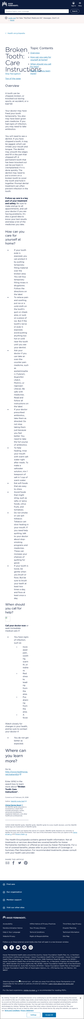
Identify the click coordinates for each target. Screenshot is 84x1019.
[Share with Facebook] (13, 863)
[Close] (80, 998)
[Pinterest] (24, 947)
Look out (12, 18)
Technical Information (71, 932)
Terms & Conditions (37, 932)
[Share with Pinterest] (26, 863)
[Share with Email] (7, 863)
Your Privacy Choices (38, 928)
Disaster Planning (69, 928)
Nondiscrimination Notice (12, 928)
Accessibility (7, 924)
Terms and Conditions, (12, 1010)
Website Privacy (9, 936)
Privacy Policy (20, 834)
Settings (33, 1015)
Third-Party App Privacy (72, 924)
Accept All (49, 1015)
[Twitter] (5, 947)
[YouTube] (18, 947)
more (12, 20)
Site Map (66, 936)
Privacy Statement (27, 1010)
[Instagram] (30, 947)
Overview (35, 53)
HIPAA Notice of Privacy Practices (43, 924)
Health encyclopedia (16, 33)
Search (75, 11)
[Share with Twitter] (20, 863)
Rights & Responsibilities (39, 936)
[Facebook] (11, 947)
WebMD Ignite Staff (18, 801)
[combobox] (37, 11)
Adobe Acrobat (29, 990)
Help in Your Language (11, 932)
